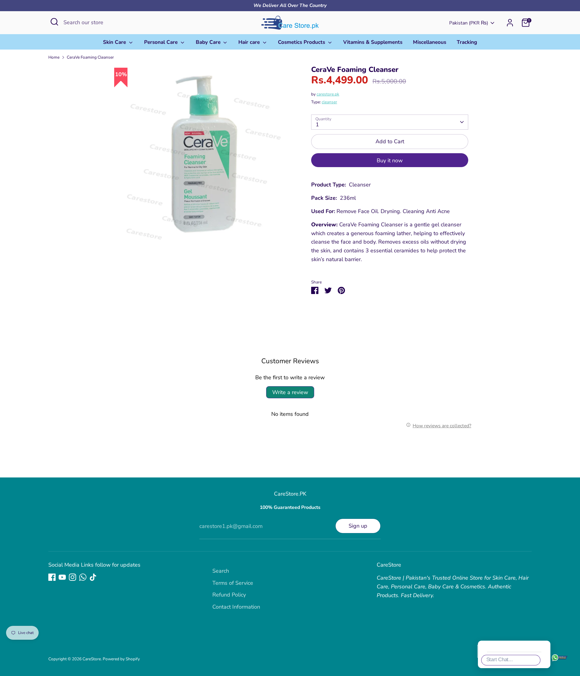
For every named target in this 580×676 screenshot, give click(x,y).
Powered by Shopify (121, 659)
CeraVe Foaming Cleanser (90, 57)
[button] (566, 553)
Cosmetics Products (302, 42)
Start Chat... (499, 659)
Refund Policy (229, 594)
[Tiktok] (93, 577)
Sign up (358, 525)
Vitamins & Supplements (372, 42)
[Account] (510, 23)
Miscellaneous (429, 42)
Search (220, 570)
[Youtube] (62, 577)
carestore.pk (328, 94)
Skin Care (115, 42)
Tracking (467, 42)
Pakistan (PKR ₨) (468, 23)
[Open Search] (54, 22)
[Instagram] (72, 577)
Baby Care (209, 42)
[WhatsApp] (82, 577)
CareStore (91, 659)
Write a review (290, 392)
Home (54, 57)
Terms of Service (232, 583)
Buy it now (390, 160)
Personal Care (161, 42)
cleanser (329, 102)
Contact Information (236, 606)
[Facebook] (52, 577)
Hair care (249, 42)
